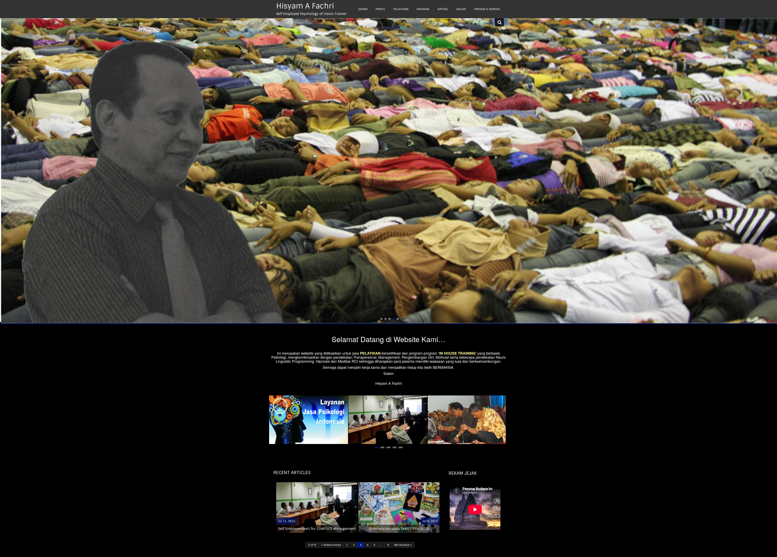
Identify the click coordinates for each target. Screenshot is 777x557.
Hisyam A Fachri (305, 6)
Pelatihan (400, 9)
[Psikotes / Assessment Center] (308, 419)
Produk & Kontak (487, 9)
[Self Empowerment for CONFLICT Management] (387, 419)
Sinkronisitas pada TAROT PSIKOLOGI (399, 528)
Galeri (461, 9)
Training (422, 9)
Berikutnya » (403, 545)
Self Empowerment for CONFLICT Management (317, 528)
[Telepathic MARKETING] (467, 419)
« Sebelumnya (331, 545)
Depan (362, 9)
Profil (380, 9)
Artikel (442, 9)
